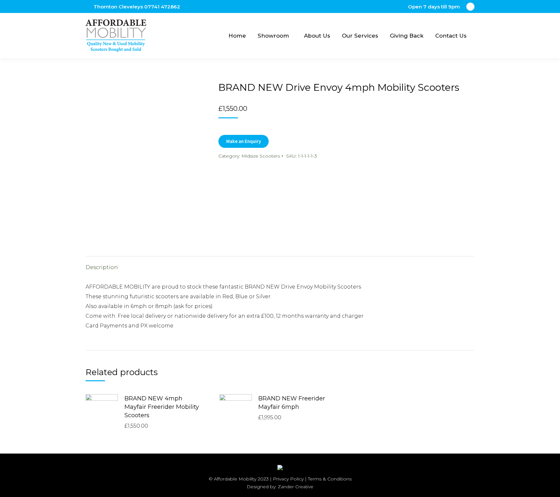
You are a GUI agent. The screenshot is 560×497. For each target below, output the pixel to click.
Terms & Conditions (330, 479)
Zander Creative (295, 487)
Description (102, 267)
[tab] (102, 264)
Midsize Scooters (260, 156)
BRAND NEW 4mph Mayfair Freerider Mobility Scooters (161, 407)
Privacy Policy (288, 479)
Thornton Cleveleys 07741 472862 (137, 7)
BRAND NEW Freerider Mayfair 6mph (291, 402)
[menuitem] (237, 35)
